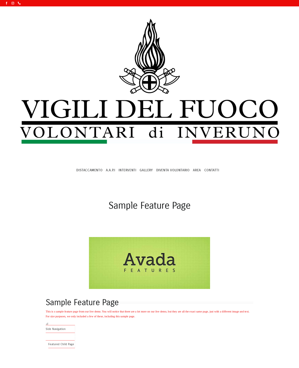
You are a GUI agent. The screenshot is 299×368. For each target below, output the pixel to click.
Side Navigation (56, 329)
